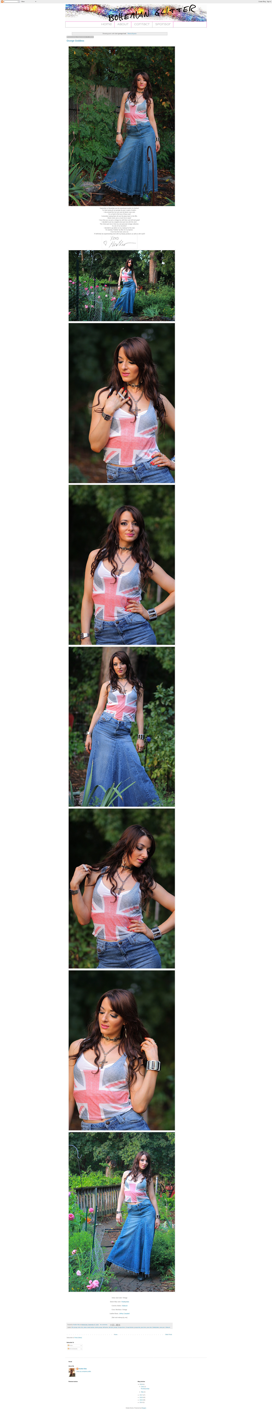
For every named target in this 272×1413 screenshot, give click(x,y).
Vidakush (125, 1305)
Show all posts (132, 33)
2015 (141, 1400)
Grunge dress (121, 1327)
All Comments (73, 1349)
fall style (111, 1327)
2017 (141, 1395)
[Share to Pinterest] (119, 1325)
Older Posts (168, 1334)
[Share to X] (115, 1325)
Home (106, 24)
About (123, 24)
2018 (141, 1384)
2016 (141, 1397)
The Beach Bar (145, 1388)
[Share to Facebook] (117, 1325)
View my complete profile (83, 1371)
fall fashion (105, 1327)
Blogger (144, 1408)
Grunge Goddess (75, 40)
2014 (141, 1402)
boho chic (80, 1327)
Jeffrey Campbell (124, 1313)
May (142, 1392)
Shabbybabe (125, 1302)
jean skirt (149, 1327)
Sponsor (163, 24)
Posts (71, 1345)
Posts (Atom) (78, 1337)
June (142, 1386)
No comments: (104, 1324)
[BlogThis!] (113, 1325)
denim (85, 1327)
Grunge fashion (130, 1327)
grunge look (137, 1327)
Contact (142, 24)
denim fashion (90, 1327)
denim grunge (98, 1327)
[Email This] (111, 1325)
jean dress (143, 1327)
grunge (115, 1327)
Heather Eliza (83, 1368)
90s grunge (74, 1327)
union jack (162, 1327)
